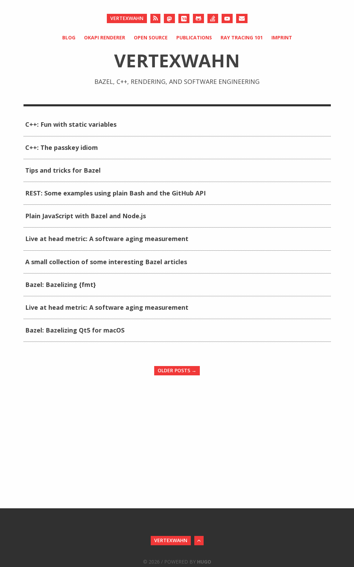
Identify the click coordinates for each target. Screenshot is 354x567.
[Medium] (183, 18)
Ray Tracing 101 (242, 37)
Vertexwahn (126, 18)
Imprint (281, 37)
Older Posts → (177, 370)
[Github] (198, 18)
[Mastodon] (169, 18)
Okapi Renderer (104, 37)
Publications (194, 37)
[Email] (242, 18)
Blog (68, 37)
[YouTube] (227, 18)
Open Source (151, 37)
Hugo (204, 561)
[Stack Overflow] (212, 18)
